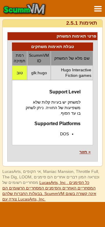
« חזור (85, 152)
